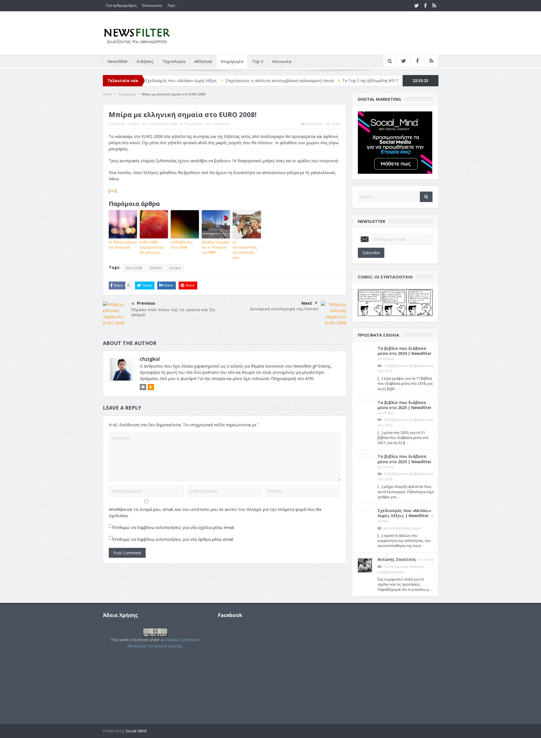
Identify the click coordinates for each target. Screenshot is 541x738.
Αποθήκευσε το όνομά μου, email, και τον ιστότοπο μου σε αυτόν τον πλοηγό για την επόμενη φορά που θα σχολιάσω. (215, 512)
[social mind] (395, 142)
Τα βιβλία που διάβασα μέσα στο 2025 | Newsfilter (404, 405)
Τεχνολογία (173, 61)
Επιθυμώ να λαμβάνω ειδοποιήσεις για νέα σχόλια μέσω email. (173, 527)
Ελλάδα (156, 267)
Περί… (173, 5)
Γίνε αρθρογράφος (121, 5)
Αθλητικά (203, 61)
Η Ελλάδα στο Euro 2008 (182, 245)
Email (336, 124)
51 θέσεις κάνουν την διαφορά (123, 245)
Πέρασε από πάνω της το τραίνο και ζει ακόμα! (173, 312)
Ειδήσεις (145, 61)
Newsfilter (117, 61)
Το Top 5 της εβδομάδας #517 (347, 80)
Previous (146, 303)
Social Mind (136, 730)
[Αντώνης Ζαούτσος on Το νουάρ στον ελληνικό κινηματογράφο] (365, 565)
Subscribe (371, 252)
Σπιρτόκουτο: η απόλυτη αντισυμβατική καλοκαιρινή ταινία (257, 80)
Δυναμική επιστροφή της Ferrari (284, 308)
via (112, 190)
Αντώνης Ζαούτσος (397, 559)
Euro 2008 (134, 267)
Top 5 (257, 61)
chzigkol (133, 123)
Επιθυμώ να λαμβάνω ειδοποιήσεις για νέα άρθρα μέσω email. (173, 539)
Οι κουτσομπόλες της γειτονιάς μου (245, 250)
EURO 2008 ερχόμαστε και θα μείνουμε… (152, 247)
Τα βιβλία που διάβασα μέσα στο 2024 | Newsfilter (404, 351)
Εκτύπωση (314, 124)
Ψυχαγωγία (232, 61)
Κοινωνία (281, 61)
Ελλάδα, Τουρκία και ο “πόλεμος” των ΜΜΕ (215, 247)
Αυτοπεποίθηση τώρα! (402, 528)
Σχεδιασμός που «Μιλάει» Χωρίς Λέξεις (158, 80)
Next (306, 303)
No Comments (217, 123)
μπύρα (175, 267)
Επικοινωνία (152, 5)
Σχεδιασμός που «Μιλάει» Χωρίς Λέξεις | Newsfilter (404, 513)
